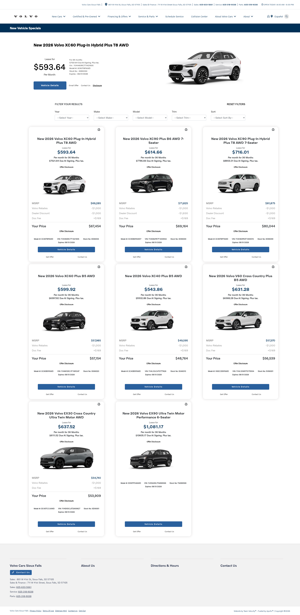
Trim (174, 111)
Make (97, 111)
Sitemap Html (61, 611)
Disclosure (97, 85)
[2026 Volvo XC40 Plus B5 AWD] (153, 321)
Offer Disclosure (66, 167)
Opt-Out (82, 611)
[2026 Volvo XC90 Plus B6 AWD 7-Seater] (153, 184)
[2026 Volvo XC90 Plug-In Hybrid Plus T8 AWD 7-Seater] (240, 184)
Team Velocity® (250, 611)
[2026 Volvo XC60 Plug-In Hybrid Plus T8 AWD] (66, 184)
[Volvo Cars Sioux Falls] (29, 16)
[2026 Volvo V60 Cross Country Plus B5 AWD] (240, 321)
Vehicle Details (50, 85)
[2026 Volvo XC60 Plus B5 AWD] (66, 321)
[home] (269, 16)
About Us (88, 565)
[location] (106, 5)
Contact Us (22, 572)
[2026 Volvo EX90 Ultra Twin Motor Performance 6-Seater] (153, 458)
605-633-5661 (206, 4)
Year (57, 111)
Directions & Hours (165, 565)
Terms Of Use (48, 611)
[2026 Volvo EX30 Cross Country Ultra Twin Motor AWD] (66, 458)
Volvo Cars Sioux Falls (19, 611)
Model (136, 111)
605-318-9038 (229, 4)
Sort (213, 111)
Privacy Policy (35, 611)
